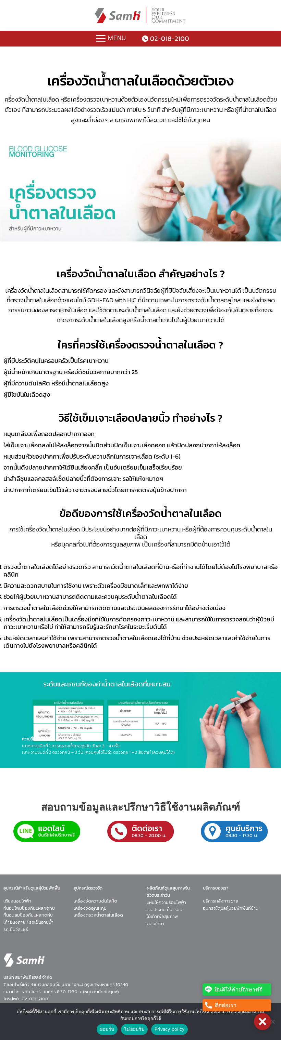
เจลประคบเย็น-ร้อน (164, 909)
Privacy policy (170, 1029)
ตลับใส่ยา (155, 923)
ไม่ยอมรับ (134, 1029)
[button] (262, 1021)
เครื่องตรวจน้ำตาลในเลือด (98, 915)
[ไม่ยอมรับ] (272, 1023)
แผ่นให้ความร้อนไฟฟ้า (166, 902)
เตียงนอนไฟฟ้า (17, 901)
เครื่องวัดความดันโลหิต (95, 901)
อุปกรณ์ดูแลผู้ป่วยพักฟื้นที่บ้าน (230, 908)
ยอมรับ (107, 1029)
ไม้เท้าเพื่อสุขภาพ (162, 916)
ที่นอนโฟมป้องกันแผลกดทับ (29, 908)
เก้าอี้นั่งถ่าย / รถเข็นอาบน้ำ (28, 922)
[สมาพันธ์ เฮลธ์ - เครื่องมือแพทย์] (140, 15)
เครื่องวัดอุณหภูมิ (90, 908)
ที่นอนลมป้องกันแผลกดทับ (28, 915)
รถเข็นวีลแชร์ (15, 929)
